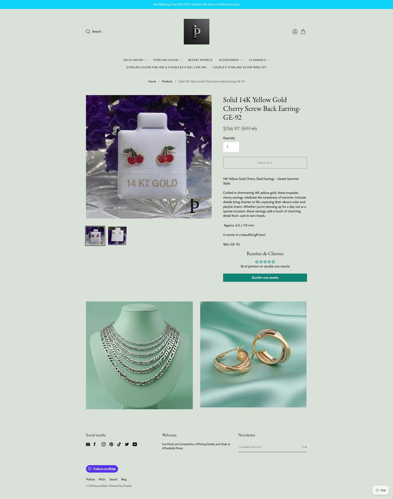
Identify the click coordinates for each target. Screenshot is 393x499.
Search (113, 479)
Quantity (229, 138)
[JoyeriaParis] (196, 31)
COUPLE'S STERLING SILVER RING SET (240, 67)
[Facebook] (95, 445)
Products (167, 81)
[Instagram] (104, 445)
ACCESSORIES (229, 59)
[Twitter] (127, 445)
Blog (123, 479)
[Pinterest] (111, 445)
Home (152, 81)
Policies (90, 479)
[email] (88, 445)
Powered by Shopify (120, 485)
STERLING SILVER (166, 59)
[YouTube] (135, 445)
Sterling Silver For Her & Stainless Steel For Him (166, 67)
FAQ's (102, 479)
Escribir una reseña (265, 278)
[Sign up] (304, 447)
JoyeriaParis (101, 485)
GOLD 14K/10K (133, 59)
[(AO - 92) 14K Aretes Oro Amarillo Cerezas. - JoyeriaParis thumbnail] (95, 236)
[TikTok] (119, 445)
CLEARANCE (257, 59)
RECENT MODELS (200, 59)
